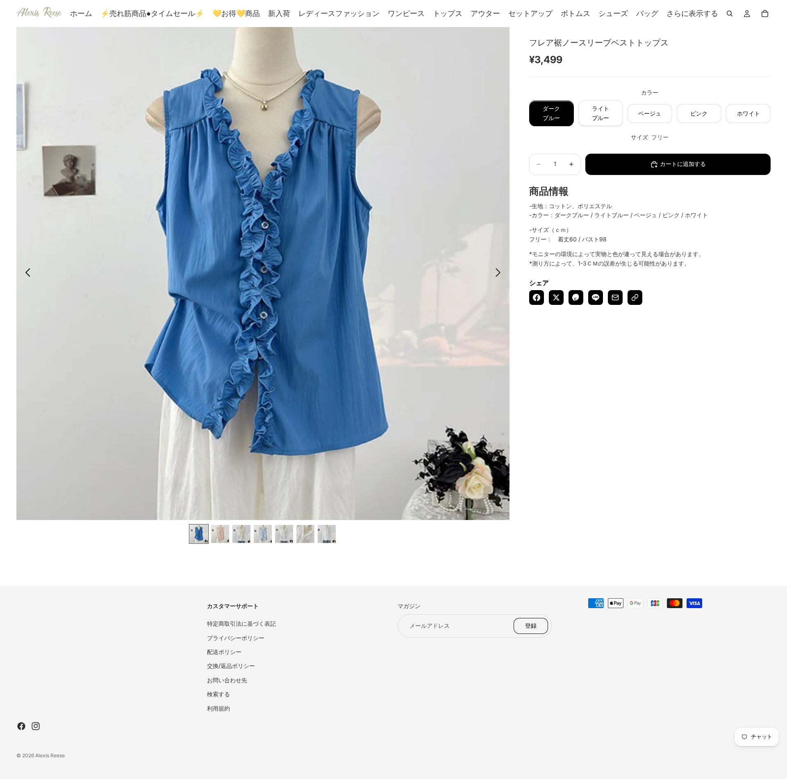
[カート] (765, 14)
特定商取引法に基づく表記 (241, 623)
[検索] (730, 14)
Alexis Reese (50, 755)
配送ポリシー (224, 651)
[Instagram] (36, 726)
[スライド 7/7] (327, 534)
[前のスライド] (25, 274)
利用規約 (218, 708)
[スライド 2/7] (220, 534)
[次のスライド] (500, 274)
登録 (531, 625)
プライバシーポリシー (235, 637)
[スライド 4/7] (263, 534)
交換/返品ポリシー (231, 665)
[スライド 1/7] (199, 534)
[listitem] (692, 14)
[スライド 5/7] (284, 534)
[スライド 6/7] (305, 534)
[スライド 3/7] (241, 534)
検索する (218, 693)
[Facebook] (21, 726)
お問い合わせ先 (227, 680)
